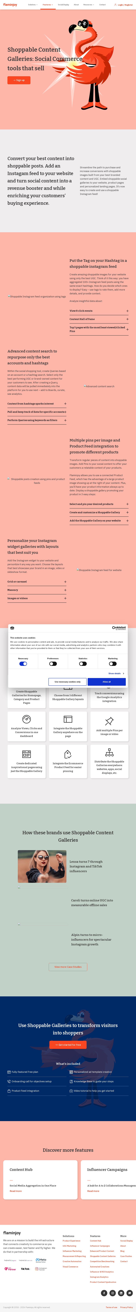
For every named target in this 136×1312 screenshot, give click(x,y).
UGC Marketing (69, 1246)
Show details (115, 673)
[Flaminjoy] (10, 5)
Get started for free (70, 1044)
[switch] (53, 664)
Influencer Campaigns (100, 1246)
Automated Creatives (99, 1266)
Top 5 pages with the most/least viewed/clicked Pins (97, 329)
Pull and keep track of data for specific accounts (35, 411)
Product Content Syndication (103, 1282)
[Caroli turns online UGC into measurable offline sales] (43, 903)
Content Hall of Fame (82, 319)
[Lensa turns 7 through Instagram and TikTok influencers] (42, 866)
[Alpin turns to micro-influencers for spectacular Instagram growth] (43, 939)
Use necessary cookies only (67, 682)
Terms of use (111, 1307)
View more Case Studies (68, 966)
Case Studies (126, 1256)
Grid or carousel (17, 581)
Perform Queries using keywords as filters (32, 420)
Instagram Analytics (99, 1277)
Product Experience (71, 1240)
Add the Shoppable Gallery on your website (95, 520)
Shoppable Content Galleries (103, 1256)
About (76, 4)
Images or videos (17, 598)
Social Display (63, 4)
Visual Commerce (70, 1266)
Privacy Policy (126, 1307)
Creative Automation (72, 1261)
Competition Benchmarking (102, 1261)
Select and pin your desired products (91, 504)
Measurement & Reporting (74, 1256)
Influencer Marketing (72, 1251)
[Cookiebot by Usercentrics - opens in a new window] (114, 628)
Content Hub (95, 1240)
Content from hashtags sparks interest (30, 403)
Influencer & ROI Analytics (102, 1272)
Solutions (32, 4)
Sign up (20, 80)
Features (47, 4)
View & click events (81, 310)
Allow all (107, 682)
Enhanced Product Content (102, 1251)
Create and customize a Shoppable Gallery (95, 512)
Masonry (12, 590)
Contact (102, 4)
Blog (122, 1251)
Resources (88, 4)
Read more (16, 1191)
